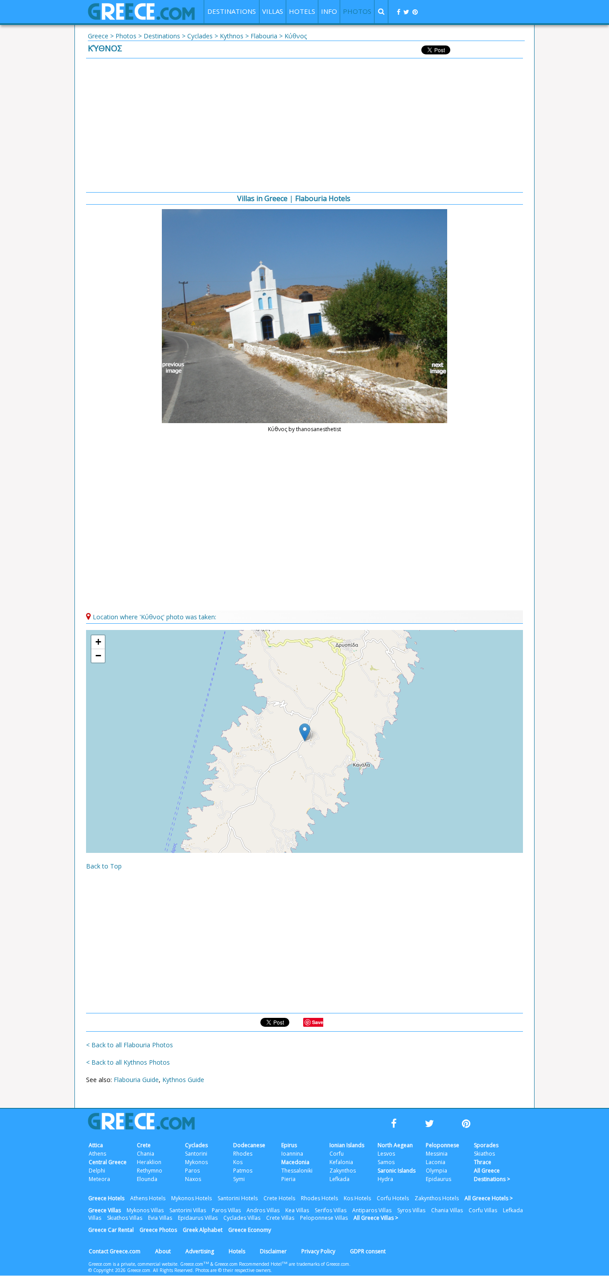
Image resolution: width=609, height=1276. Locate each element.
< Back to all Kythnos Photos (128, 1062)
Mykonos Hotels (191, 1198)
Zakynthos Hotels (437, 1198)
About (163, 1251)
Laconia (435, 1162)
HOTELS (302, 11)
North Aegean (395, 1145)
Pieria (288, 1179)
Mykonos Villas (145, 1210)
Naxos (193, 1179)
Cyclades (200, 36)
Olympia (436, 1170)
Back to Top (104, 866)
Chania (145, 1153)
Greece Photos (158, 1230)
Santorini (196, 1153)
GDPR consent (368, 1251)
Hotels (237, 1251)
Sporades (486, 1145)
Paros (192, 1170)
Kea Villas (297, 1210)
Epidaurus (438, 1179)
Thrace (482, 1162)
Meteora (99, 1179)
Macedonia (295, 1162)
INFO (329, 11)
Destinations (162, 36)
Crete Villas (280, 1218)
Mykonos (196, 1162)
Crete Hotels (279, 1198)
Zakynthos (342, 1170)
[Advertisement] (304, 125)
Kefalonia (341, 1162)
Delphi (97, 1170)
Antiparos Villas (371, 1210)
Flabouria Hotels (322, 198)
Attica (96, 1145)
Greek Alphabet (202, 1230)
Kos (238, 1162)
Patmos (242, 1170)
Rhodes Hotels (319, 1198)
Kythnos (231, 36)
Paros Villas (226, 1210)
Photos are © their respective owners (233, 1270)
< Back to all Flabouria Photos (129, 1045)
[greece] (141, 17)
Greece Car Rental (111, 1230)
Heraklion (149, 1162)
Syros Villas (411, 1210)
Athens (97, 1153)
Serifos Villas (330, 1210)
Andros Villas (263, 1210)
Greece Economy (249, 1230)
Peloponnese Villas (324, 1218)
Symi (239, 1179)
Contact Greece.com (114, 1251)
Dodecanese (249, 1145)
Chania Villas (447, 1210)
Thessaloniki (297, 1170)
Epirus (289, 1145)
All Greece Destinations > (492, 1175)
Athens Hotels (147, 1198)
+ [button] (98, 641)
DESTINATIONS (231, 11)
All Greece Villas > (376, 1218)
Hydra (385, 1179)
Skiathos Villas (124, 1218)
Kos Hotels (357, 1198)
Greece (98, 36)
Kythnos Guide (183, 1079)
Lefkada (339, 1179)
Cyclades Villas (241, 1218)
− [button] (98, 655)
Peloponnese (442, 1145)
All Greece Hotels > (489, 1198)
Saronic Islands (397, 1170)
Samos (386, 1162)
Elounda (147, 1179)
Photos (125, 36)
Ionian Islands (346, 1145)
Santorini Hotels (238, 1198)
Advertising (199, 1251)
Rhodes (242, 1153)
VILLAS (272, 11)
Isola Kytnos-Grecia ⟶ (434, 368)
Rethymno (149, 1170)
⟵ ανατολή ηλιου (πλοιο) (175, 368)
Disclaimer (273, 1251)
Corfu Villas (483, 1210)
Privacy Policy (318, 1251)
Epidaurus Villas (198, 1218)
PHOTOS (357, 11)
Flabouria (264, 36)
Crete (144, 1145)
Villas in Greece (262, 198)
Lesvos (386, 1153)
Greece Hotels (106, 1198)
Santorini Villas (187, 1210)
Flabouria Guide (136, 1079)
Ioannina (292, 1153)
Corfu (336, 1153)
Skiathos (484, 1153)
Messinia (437, 1153)
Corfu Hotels (393, 1198)
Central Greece (108, 1162)
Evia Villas (160, 1218)
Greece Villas (104, 1210)
